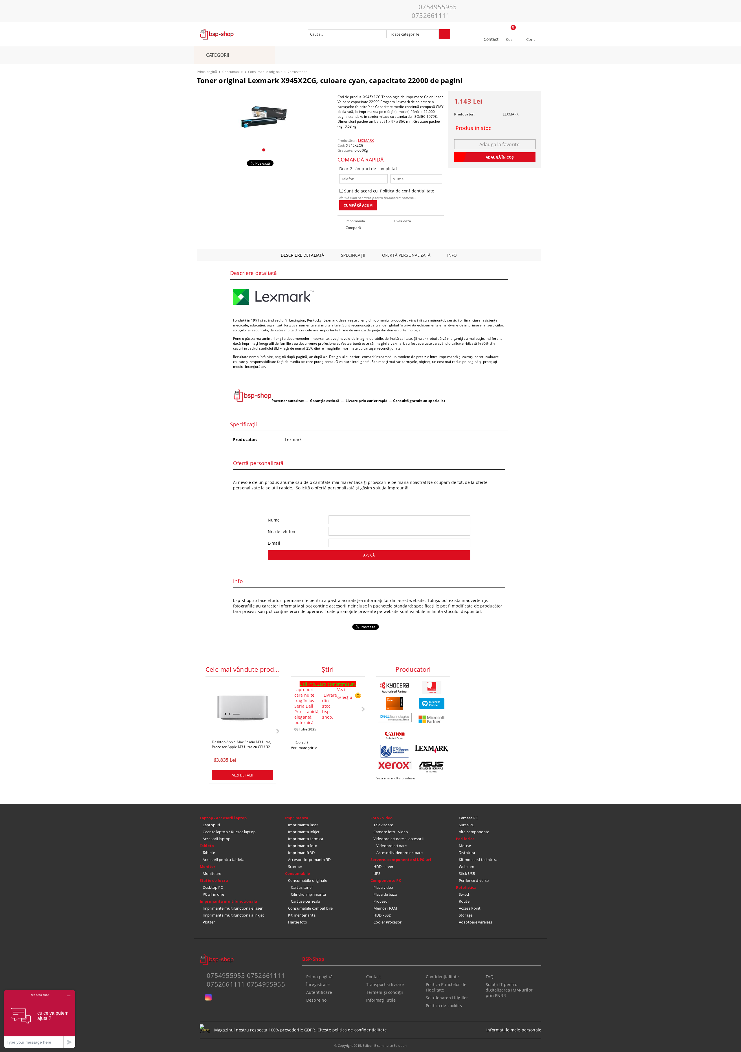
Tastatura (467, 852)
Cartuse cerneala (305, 901)
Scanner (295, 866)
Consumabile (232, 71)
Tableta (207, 845)
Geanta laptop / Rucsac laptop (229, 831)
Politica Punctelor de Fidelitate (446, 987)
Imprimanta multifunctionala (228, 901)
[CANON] (395, 735)
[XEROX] (395, 765)
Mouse (465, 845)
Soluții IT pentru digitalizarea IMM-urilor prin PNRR (509, 990)
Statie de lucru (214, 880)
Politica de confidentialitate (407, 191)
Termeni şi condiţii (384, 992)
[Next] (277, 731)
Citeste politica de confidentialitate (352, 1030)
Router (465, 901)
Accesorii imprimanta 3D (309, 859)
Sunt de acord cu (389, 191)
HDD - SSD (382, 915)
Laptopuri (211, 824)
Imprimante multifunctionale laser (233, 908)
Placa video (383, 887)
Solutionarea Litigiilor (447, 997)
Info (452, 255)
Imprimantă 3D (301, 852)
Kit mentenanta (302, 915)
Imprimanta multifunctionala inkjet (233, 915)
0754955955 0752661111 (434, 11)
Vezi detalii (242, 775)
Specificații (353, 255)
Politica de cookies (444, 1005)
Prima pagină (207, 71)
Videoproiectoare (391, 845)
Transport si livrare (385, 984)
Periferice (465, 838)
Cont (530, 39)
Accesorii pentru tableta (223, 859)
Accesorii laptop (216, 838)
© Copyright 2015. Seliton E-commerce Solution (370, 1045)
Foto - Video (381, 817)
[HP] (432, 703)
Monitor (207, 866)
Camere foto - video (390, 831)
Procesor (381, 901)
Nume (274, 520)
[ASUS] (432, 767)
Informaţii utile (381, 1000)
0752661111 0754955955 (246, 984)
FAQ (490, 976)
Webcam (466, 866)
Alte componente (474, 831)
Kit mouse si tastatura (478, 859)
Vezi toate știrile (304, 747)
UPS (376, 873)
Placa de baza (385, 894)
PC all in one (213, 894)
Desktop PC (213, 887)
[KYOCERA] (395, 687)
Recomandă (355, 221)
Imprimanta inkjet (304, 831)
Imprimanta (296, 817)
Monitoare (212, 873)
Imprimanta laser (303, 824)
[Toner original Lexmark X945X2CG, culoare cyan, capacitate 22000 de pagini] (263, 117)
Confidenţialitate (442, 976)
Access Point (470, 908)
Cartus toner (297, 71)
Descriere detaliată (302, 255)
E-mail (274, 543)
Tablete (209, 852)
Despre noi (317, 1000)
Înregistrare (318, 984)
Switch (464, 894)
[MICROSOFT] (432, 719)
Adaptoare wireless (475, 922)
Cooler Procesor (387, 922)
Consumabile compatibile (310, 908)
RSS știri (301, 742)
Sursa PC (466, 824)
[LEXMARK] (432, 749)
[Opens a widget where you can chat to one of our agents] (39, 1019)
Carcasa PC (468, 817)
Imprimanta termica (305, 838)
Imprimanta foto (302, 845)
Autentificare (319, 992)
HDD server (383, 866)
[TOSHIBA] (432, 687)
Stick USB (467, 873)
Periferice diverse (474, 880)
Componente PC (385, 880)
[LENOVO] (395, 703)
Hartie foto (297, 922)
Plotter (209, 922)
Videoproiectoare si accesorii (398, 838)
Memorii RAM (385, 908)
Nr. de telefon (281, 531)
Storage (465, 915)
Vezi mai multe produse (395, 778)
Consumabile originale (265, 71)
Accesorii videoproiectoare (399, 852)
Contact (491, 39)
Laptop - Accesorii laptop (223, 817)
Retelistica (466, 887)
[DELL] (395, 717)
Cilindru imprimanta (308, 894)
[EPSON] (395, 751)
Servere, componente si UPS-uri (400, 859)
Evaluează (402, 221)
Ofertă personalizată (406, 255)
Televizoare (383, 824)
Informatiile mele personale (513, 1030)
